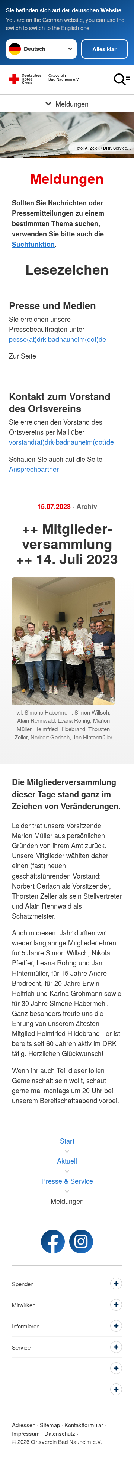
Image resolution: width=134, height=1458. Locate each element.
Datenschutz (59, 1433)
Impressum (26, 1433)
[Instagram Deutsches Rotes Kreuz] (81, 1241)
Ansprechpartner (35, 469)
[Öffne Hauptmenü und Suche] (122, 79)
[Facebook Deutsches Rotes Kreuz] (53, 1241)
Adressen (23, 1425)
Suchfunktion (33, 244)
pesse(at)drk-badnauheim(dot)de (57, 339)
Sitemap (50, 1425)
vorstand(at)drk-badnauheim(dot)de (61, 442)
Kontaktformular (83, 1425)
